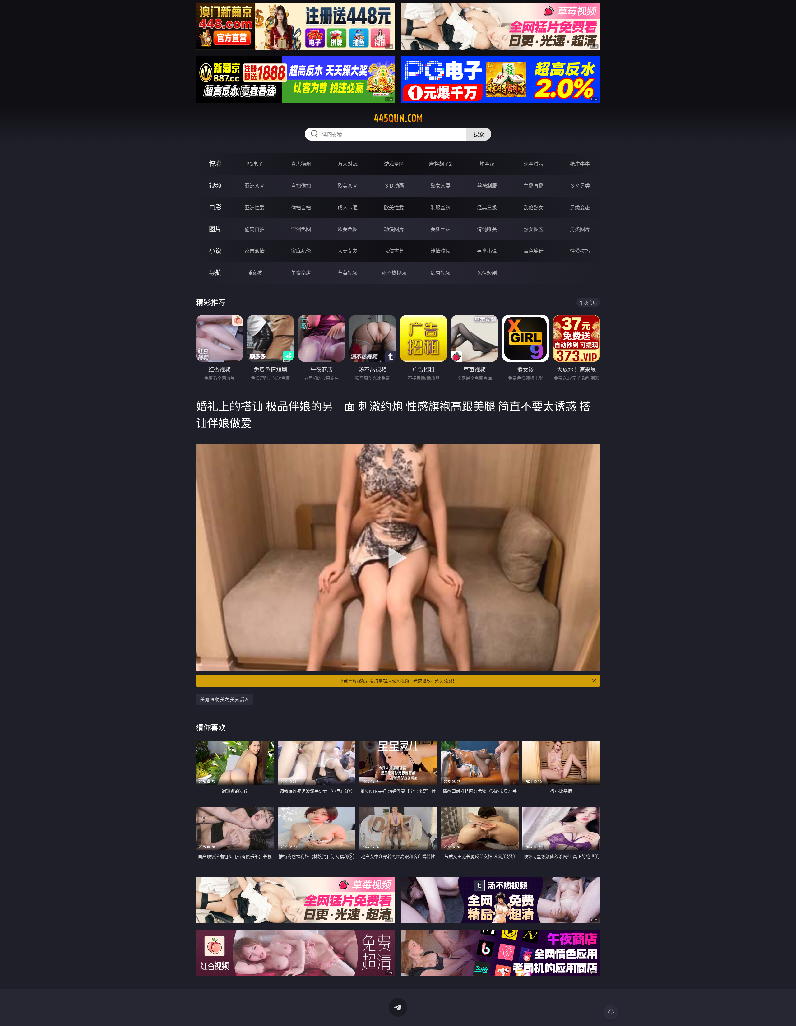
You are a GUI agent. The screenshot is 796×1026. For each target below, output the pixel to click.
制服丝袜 (441, 207)
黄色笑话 (534, 251)
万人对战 (348, 163)
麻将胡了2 (440, 163)
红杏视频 (441, 272)
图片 (215, 229)
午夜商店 (301, 272)
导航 (215, 272)
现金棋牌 (534, 163)
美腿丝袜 (441, 229)
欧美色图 (348, 229)
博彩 (215, 164)
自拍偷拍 (301, 185)
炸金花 (486, 163)
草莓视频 (348, 272)
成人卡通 (348, 207)
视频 (215, 185)
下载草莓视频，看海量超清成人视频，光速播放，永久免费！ (398, 681)
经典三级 (487, 207)
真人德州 (301, 163)
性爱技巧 (580, 251)
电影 (215, 207)
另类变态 (580, 207)
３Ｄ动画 (394, 185)
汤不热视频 (394, 272)
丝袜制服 (487, 185)
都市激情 (255, 251)
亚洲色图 (301, 229)
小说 (215, 251)
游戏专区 (394, 163)
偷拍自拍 (301, 207)
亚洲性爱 (255, 207)
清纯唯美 (487, 229)
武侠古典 (394, 251)
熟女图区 (534, 229)
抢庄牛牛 (580, 163)
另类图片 (580, 229)
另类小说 (487, 251)
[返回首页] (610, 1012)
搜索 (479, 134)
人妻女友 (348, 251)
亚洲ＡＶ (255, 185)
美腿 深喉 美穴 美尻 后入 (224, 699)
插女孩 (254, 272)
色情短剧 (487, 272)
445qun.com (398, 118)
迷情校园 (441, 251)
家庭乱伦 (301, 251)
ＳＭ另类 (580, 185)
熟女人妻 (441, 185)
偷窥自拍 (255, 229)
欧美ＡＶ (348, 185)
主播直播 (534, 185)
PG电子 (254, 163)
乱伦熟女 (534, 207)
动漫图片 (394, 229)
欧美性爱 (394, 207)
